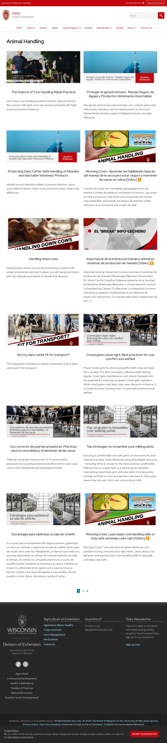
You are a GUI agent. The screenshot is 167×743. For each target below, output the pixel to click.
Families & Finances (22, 688)
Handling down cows (43, 259)
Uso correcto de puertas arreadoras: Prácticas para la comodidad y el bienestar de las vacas (43, 449)
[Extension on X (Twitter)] (25, 666)
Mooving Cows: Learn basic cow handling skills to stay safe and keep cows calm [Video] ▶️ (120, 536)
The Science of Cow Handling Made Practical (43, 92)
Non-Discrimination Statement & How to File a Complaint (71, 724)
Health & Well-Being (21, 683)
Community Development (22, 678)
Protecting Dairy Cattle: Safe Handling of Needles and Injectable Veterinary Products (43, 173)
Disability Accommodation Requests (124, 724)
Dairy (16, 13)
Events (43, 27)
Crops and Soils (53, 630)
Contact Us (146, 27)
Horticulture (51, 639)
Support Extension (156, 3)
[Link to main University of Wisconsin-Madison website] (22, 633)
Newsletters (103, 27)
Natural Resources (21, 692)
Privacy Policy (30, 724)
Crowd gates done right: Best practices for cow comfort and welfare (120, 357)
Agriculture (22, 673)
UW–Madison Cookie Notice (20, 737)
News (55, 27)
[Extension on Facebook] (19, 666)
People (120, 27)
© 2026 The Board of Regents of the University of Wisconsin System (120, 720)
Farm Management (54, 634)
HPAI (18, 27)
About (131, 27)
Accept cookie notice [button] (144, 734)
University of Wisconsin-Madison (16, 3)
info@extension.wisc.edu (67, 720)
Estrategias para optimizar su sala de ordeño (43, 534)
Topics (30, 27)
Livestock (49, 644)
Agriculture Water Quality (58, 625)
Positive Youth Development (22, 697)
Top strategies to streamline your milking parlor (120, 447)
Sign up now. (133, 644)
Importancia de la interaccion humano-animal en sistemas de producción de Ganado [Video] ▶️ (120, 261)
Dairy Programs (71, 27)
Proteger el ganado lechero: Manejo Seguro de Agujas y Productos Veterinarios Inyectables (120, 94)
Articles (89, 27)
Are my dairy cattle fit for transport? (43, 355)
